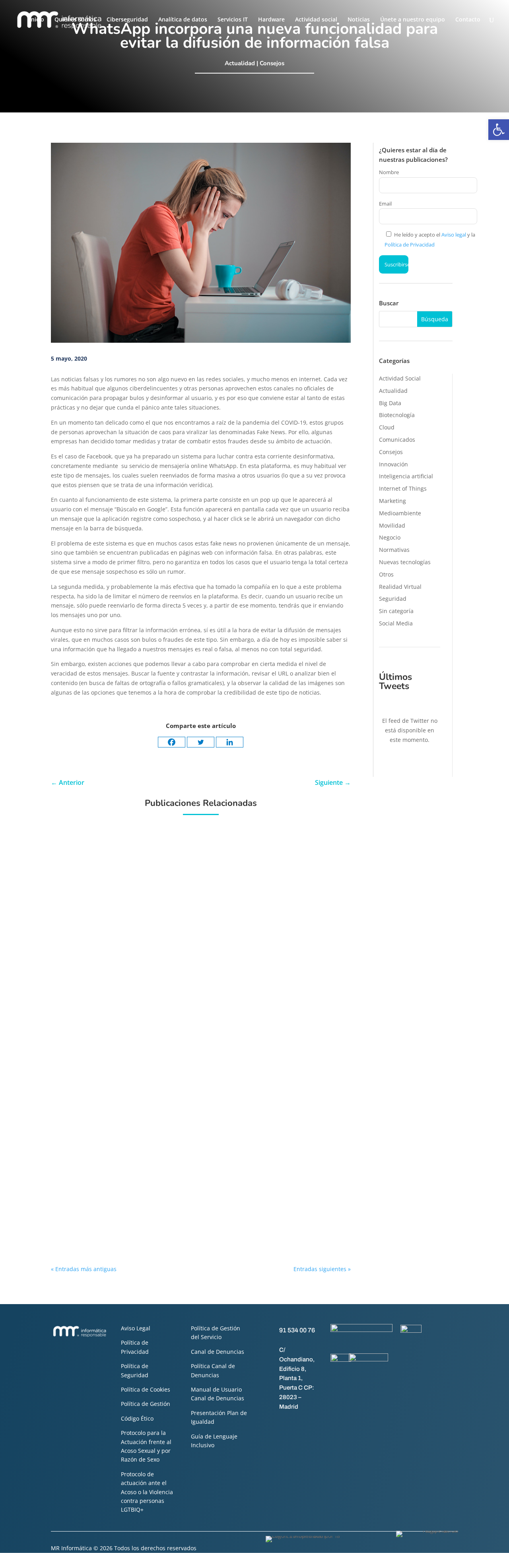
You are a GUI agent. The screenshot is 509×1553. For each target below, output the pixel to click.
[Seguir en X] (282, 1424)
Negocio (389, 537)
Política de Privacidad (410, 244)
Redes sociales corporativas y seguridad (198, 1212)
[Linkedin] (229, 742)
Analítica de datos (182, 20)
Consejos (272, 63)
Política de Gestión (145, 1403)
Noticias (359, 20)
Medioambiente (400, 513)
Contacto (467, 20)
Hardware (271, 20)
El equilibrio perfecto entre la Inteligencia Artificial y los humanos (233, 1099)
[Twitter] (200, 742)
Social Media (396, 623)
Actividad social (316, 20)
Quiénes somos (75, 20)
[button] (498, 129)
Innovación (393, 464)
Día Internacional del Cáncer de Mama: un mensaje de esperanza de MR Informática (242, 839)
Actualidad (240, 63)
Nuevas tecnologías (405, 562)
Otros (386, 574)
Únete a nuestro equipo (412, 20)
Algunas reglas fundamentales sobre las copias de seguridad (227, 1158)
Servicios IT (233, 20)
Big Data (390, 403)
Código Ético (137, 1418)
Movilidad (392, 525)
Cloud (386, 427)
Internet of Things (403, 488)
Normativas (394, 549)
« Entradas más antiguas (84, 1269)
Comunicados (397, 439)
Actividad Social (400, 378)
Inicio (36, 20)
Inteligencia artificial (406, 476)
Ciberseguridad (127, 20)
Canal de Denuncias (217, 1351)
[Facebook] (171, 742)
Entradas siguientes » (322, 1269)
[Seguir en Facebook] (266, 1424)
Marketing (392, 501)
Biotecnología (397, 415)
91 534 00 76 (297, 1330)
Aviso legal (453, 234)
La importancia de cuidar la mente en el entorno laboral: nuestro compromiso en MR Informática (231, 927)
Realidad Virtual (400, 586)
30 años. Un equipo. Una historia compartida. (206, 1011)
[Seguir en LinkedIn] (298, 1424)
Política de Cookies (145, 1389)
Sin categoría (396, 611)
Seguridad (392, 598)
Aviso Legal (135, 1328)
